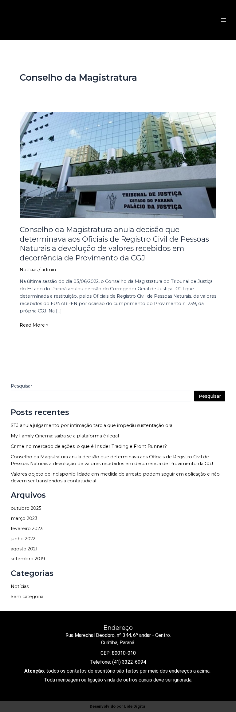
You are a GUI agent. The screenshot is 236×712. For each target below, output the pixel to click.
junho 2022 (23, 538)
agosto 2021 (24, 549)
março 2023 (24, 518)
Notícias (28, 269)
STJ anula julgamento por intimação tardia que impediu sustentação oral (92, 425)
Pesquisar (21, 386)
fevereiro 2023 (27, 528)
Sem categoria (27, 596)
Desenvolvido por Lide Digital (118, 706)
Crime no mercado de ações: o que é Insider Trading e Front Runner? (89, 446)
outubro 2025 (26, 508)
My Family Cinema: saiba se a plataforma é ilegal (65, 436)
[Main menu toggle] (223, 20)
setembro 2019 (28, 558)
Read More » (34, 324)
